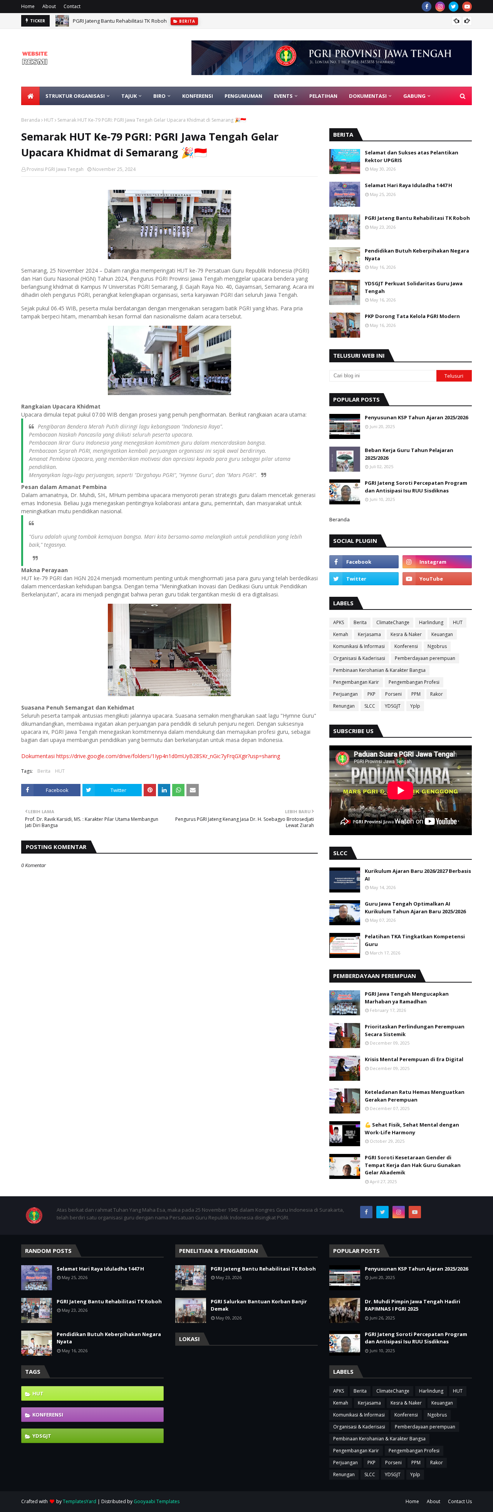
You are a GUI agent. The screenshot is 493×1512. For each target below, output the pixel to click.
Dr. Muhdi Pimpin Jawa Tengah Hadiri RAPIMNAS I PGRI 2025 (412, 1305)
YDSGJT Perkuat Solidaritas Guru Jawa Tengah (414, 287)
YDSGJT (393, 706)
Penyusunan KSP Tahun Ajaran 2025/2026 (416, 417)
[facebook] (426, 7)
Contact (72, 6)
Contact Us (460, 1501)
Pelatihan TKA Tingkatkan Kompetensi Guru (415, 940)
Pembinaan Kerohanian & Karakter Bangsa (379, 670)
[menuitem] (30, 96)
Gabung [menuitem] (414, 95)
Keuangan (442, 634)
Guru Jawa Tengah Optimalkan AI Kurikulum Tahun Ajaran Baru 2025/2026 (415, 907)
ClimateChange (392, 622)
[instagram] (440, 7)
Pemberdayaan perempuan (425, 658)
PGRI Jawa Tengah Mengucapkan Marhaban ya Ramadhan (407, 997)
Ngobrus (437, 646)
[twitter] (453, 7)
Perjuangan (345, 694)
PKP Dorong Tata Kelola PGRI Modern (412, 316)
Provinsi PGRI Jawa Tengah (55, 169)
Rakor (436, 694)
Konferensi (406, 646)
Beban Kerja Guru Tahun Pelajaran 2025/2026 (409, 454)
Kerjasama (369, 634)
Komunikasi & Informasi (359, 646)
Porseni (393, 694)
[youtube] (467, 7)
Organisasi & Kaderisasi (359, 658)
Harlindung (431, 622)
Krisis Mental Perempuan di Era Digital (414, 1059)
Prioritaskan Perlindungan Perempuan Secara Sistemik (414, 1030)
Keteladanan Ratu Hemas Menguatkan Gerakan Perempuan (414, 1095)
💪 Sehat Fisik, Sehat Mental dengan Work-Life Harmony (412, 1128)
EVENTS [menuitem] (283, 95)
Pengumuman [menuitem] (243, 95)
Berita (43, 771)
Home (28, 6)
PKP (371, 694)
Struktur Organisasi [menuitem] (75, 95)
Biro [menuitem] (159, 95)
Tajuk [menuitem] (129, 95)
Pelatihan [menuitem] (323, 95)
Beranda (30, 120)
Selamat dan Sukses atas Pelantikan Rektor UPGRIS (411, 156)
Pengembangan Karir (356, 682)
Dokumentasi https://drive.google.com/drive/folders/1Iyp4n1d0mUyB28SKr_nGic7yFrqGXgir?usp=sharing (150, 756)
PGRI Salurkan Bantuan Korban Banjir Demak (259, 1305)
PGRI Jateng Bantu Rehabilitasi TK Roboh (120, 20)
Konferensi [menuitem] (197, 95)
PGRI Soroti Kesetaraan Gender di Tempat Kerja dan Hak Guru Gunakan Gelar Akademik (413, 1165)
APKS (338, 622)
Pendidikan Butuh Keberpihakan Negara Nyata (417, 254)
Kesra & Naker (406, 634)
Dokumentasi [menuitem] (368, 95)
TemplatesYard (79, 1501)
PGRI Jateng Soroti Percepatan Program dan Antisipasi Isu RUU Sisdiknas (416, 486)
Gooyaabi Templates (156, 1501)
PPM (416, 694)
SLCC (369, 706)
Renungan (344, 706)
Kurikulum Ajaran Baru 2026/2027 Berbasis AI (418, 874)
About (49, 6)
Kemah (340, 634)
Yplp (415, 706)
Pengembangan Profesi (414, 682)
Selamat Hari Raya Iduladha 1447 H (408, 185)
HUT (49, 120)
